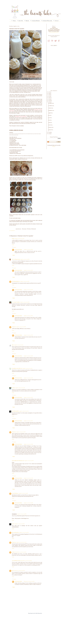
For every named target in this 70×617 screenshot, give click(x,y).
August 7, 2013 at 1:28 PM (28, 249)
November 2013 (51, 105)
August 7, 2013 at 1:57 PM (28, 420)
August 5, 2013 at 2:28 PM (24, 259)
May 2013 (50, 120)
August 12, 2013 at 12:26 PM (19, 524)
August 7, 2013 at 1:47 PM (28, 335)
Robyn (13, 238)
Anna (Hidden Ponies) (16, 560)
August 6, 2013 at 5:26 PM (29, 460)
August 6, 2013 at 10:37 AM (27, 368)
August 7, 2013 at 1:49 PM (28, 356)
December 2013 (51, 103)
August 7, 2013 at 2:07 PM (28, 478)
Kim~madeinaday (15, 532)
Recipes (27, 20)
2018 (49, 94)
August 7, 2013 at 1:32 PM (28, 270)
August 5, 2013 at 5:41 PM (24, 281)
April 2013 (50, 122)
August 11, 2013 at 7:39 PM (21, 514)
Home (14, 20)
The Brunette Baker (18, 249)
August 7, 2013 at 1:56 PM (28, 397)
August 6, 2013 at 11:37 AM (23, 411)
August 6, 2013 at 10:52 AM (20, 387)
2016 (49, 97)
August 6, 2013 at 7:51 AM (18, 345)
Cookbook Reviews (36, 20)
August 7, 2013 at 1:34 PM (28, 289)
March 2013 (50, 125)
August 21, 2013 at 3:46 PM (24, 532)
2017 (49, 96)
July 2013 (49, 115)
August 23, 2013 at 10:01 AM (21, 542)
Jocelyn (13, 387)
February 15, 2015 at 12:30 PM (19, 570)
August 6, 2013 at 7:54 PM (23, 493)
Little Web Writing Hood (38, 613)
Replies (14, 247)
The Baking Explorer (16, 281)
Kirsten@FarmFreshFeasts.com (18, 460)
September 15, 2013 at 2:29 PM (26, 560)
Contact (57, 20)
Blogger (53, 146)
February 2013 (50, 127)
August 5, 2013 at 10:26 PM (21, 326)
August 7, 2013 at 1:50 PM (28, 378)
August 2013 (50, 113)
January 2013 (50, 129)
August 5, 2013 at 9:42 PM (24, 302)
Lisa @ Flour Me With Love (17, 368)
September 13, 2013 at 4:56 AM (20, 552)
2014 (49, 100)
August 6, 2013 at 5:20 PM (20, 432)
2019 (49, 93)
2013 (49, 102)
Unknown (14, 326)
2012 (49, 132)
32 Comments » (12, 230)
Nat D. (13, 524)
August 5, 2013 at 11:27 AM (19, 238)
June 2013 (50, 117)
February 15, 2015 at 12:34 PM (29, 581)
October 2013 (50, 108)
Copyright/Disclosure (47, 20)
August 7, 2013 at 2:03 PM (28, 444)
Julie (13, 345)
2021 (49, 92)
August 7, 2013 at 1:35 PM (28, 315)
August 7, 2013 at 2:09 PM (28, 503)
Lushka (13, 552)
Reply (13, 244)
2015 (49, 99)
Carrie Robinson (15, 493)
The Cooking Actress (16, 259)
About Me (20, 20)
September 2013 (51, 110)
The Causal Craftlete (16, 302)
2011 (49, 133)
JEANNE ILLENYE (15, 411)
